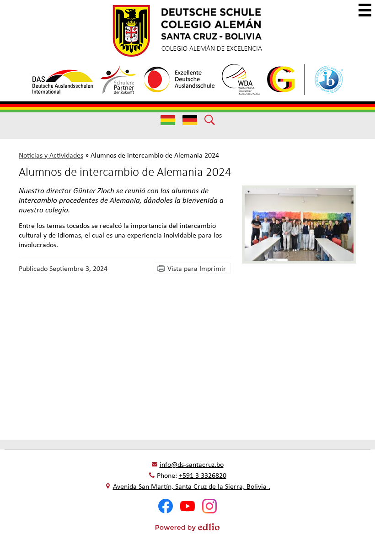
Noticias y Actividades (51, 155)
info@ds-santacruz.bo (192, 464)
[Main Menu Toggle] (365, 10)
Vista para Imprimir (196, 268)
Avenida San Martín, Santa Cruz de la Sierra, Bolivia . (191, 486)
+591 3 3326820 (202, 475)
